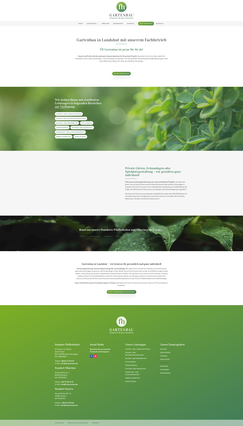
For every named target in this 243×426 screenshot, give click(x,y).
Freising (107, 236)
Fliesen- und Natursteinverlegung (71, 118)
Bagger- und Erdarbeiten (67, 123)
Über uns (105, 23)
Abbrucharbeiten (63, 136)
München (133, 236)
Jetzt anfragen (146, 23)
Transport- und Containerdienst (70, 132)
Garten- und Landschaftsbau (68, 114)
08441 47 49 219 (67, 361)
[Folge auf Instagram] (95, 356)
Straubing (145, 236)
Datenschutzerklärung (78, 423)
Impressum (59, 423)
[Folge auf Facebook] (91, 356)
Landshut (164, 363)
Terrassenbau (62, 127)
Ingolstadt (120, 236)
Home (80, 23)
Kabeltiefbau (80, 136)
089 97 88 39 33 (67, 382)
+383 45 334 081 (67, 403)
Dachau (82, 236)
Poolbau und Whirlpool (82, 127)
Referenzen (118, 23)
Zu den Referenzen (122, 73)
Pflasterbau (86, 123)
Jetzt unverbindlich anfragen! (121, 292)
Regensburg (158, 236)
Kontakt (130, 23)
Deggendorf (95, 236)
